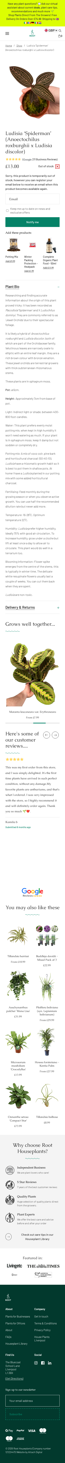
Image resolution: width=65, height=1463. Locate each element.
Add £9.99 (10, 261)
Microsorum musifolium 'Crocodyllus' (18, 1065)
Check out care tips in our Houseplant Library (37, 1237)
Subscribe (15, 1414)
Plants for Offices (15, 1323)
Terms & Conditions (45, 1323)
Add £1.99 (29, 271)
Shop (19, 45)
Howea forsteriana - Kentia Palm (47, 1064)
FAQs (8, 1336)
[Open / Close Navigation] (7, 33)
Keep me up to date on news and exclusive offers (30, 210)
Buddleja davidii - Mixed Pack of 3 (47, 957)
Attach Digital (35, 1452)
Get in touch (41, 1316)
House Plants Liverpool (41, 1338)
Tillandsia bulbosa (47, 1117)
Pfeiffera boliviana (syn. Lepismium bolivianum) (47, 1011)
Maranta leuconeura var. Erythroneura (32, 711)
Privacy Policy (42, 1330)
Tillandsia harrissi (18, 956)
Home (8, 45)
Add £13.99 (48, 267)
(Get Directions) (14, 1378)
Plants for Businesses (17, 1316)
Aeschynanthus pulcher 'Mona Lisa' (18, 1009)
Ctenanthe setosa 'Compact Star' (18, 1118)
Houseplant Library (16, 1343)
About (8, 1330)
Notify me (32, 222)
